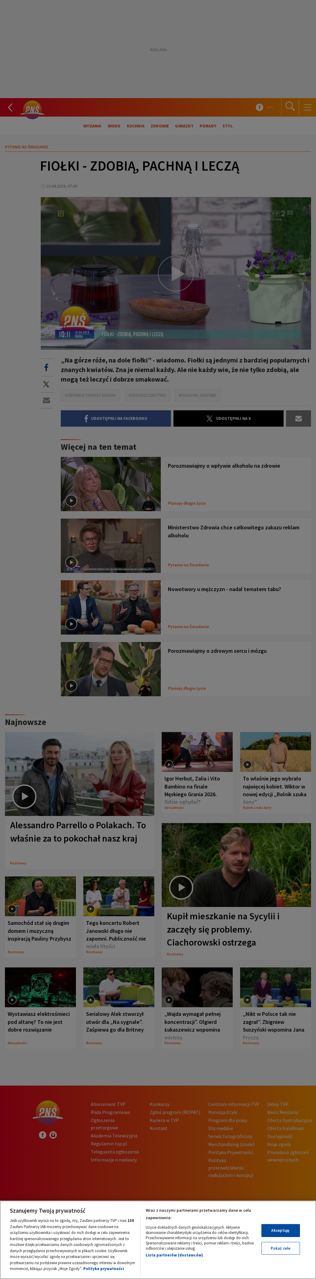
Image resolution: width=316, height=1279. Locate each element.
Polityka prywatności (103, 1268)
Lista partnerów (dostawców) (174, 1255)
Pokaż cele (280, 1248)
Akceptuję (280, 1230)
